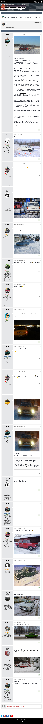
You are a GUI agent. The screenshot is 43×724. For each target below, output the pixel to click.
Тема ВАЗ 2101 (20, 719)
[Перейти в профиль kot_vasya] (7, 230)
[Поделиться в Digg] (7, 716)
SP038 (12, 25)
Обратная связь (25, 721)
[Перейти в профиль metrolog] (7, 266)
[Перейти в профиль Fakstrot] (7, 598)
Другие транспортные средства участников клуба (27, 96)
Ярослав (7, 647)
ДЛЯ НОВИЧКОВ (23, 93)
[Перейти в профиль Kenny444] (7, 315)
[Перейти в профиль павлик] (7, 170)
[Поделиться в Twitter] (1, 716)
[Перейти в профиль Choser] (7, 628)
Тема (19, 721)
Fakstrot (7, 592)
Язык (16, 721)
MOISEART (7, 134)
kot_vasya (7, 224)
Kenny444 (7, 309)
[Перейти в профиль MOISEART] (7, 140)
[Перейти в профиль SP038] (3, 17)
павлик (7, 164)
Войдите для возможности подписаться (9, 22)
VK (7, 50)
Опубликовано (19, 34)
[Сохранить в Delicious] (8, 716)
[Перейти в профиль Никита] (7, 565)
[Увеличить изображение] (27, 543)
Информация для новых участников (13, 16)
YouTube (7, 149)
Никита (7, 560)
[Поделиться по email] (10, 716)
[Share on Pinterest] (12, 716)
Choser (7, 622)
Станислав (7, 397)
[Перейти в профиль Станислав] (7, 402)
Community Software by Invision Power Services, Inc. (21, 722)
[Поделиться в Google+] (5, 716)
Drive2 (7, 49)
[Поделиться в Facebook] (3, 716)
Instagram (7, 150)
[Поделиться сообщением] (40, 34)
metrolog (7, 260)
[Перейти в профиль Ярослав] (7, 653)
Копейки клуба (23, 95)
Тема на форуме (8, 54)
